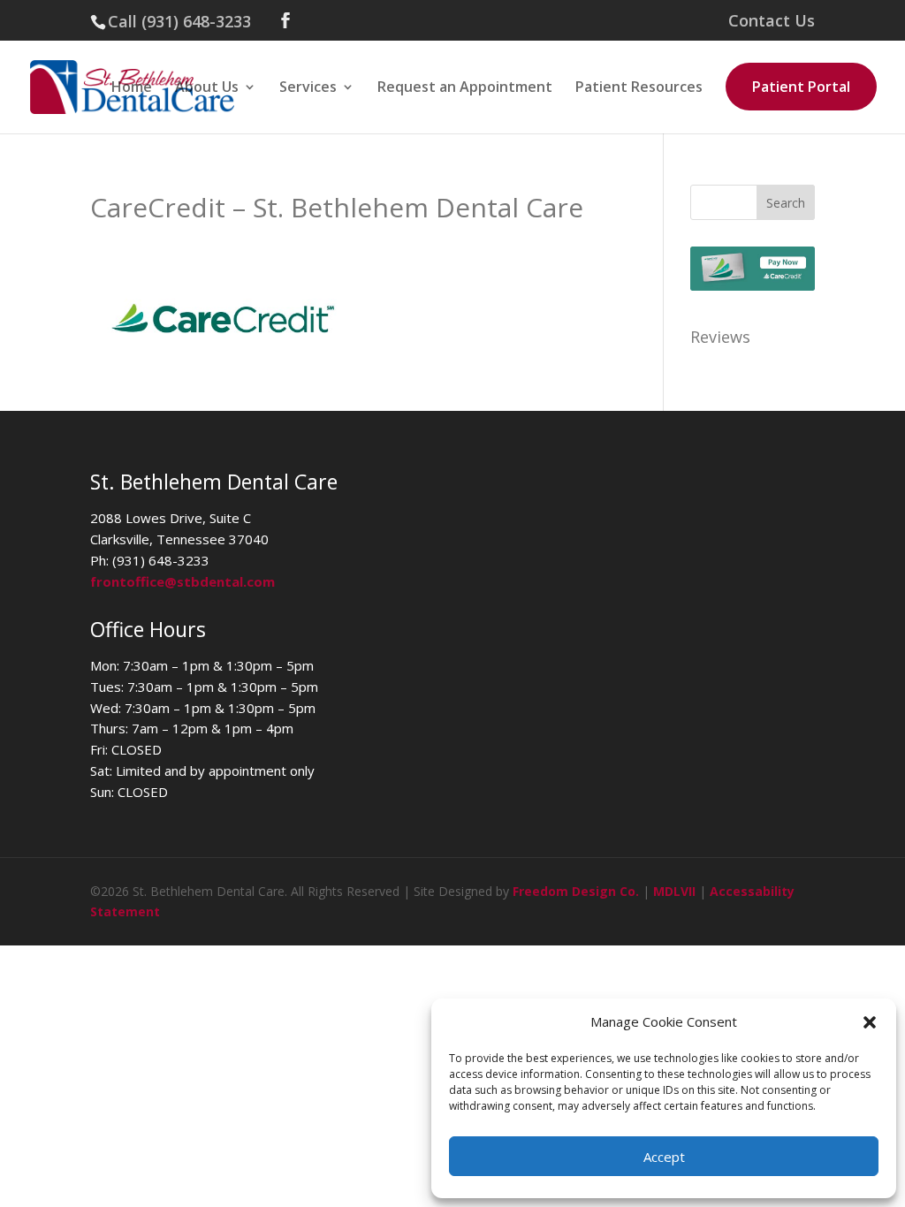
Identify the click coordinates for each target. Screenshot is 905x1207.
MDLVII (674, 891)
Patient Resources (639, 88)
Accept (664, 1156)
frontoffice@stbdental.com (182, 581)
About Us (207, 88)
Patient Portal (801, 86)
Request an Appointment (464, 88)
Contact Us (771, 21)
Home (131, 88)
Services (308, 88)
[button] (869, 1022)
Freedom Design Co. (576, 891)
